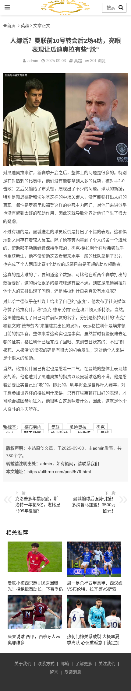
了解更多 (83, 663)
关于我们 (22, 663)
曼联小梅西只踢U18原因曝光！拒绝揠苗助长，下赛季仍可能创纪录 (35, 589)
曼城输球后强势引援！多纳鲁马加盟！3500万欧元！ (94, 504)
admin (98, 448)
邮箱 (65, 663)
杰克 (100, 427)
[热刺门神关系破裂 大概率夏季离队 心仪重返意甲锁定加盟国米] (94, 626)
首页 (11, 25)
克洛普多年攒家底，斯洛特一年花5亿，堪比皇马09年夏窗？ (37, 504)
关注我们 (106, 663)
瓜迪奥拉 (78, 427)
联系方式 (46, 663)
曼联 (55, 427)
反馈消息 (72, 672)
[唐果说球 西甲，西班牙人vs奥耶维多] (35, 627)
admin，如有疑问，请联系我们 (69, 463)
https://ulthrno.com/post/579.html (59, 471)
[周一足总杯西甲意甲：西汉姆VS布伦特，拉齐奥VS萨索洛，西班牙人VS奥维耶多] (94, 575)
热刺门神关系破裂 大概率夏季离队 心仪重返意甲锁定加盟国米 (93, 642)
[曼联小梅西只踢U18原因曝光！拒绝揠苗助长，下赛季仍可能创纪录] (35, 570)
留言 (54, 672)
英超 (25, 25)
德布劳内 (32, 427)
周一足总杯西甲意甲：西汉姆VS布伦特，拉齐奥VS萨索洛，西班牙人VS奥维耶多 (94, 589)
